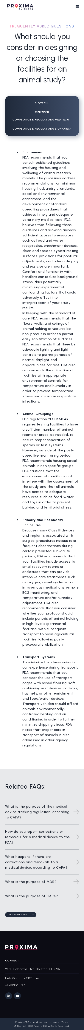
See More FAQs (18, 914)
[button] (77, 6)
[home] (19, 6)
